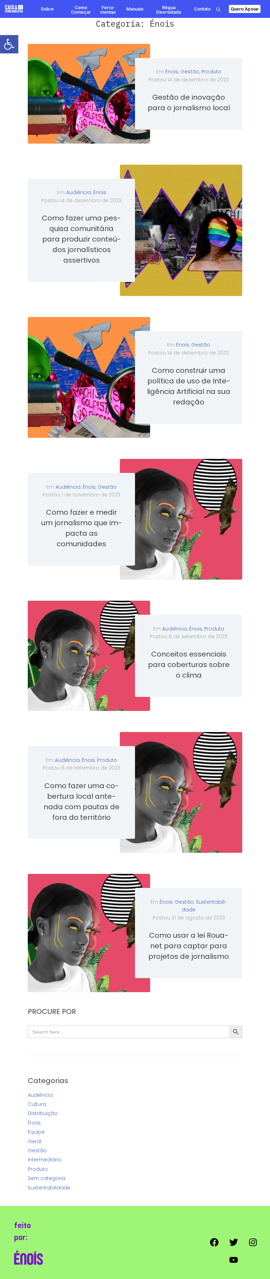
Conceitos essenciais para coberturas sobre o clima (189, 664)
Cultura (37, 1104)
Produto (211, 71)
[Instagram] (253, 1242)
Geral (34, 1141)
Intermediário (45, 1159)
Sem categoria (46, 1178)
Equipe (36, 1131)
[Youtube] (233, 1259)
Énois (171, 71)
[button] (9, 44)
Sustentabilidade (49, 1187)
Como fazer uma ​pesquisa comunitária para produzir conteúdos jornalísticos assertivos (81, 239)
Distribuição (43, 1113)
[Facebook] (214, 1242)
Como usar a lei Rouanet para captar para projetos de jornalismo (188, 945)
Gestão (189, 71)
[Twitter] (233, 1242)
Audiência (78, 192)
